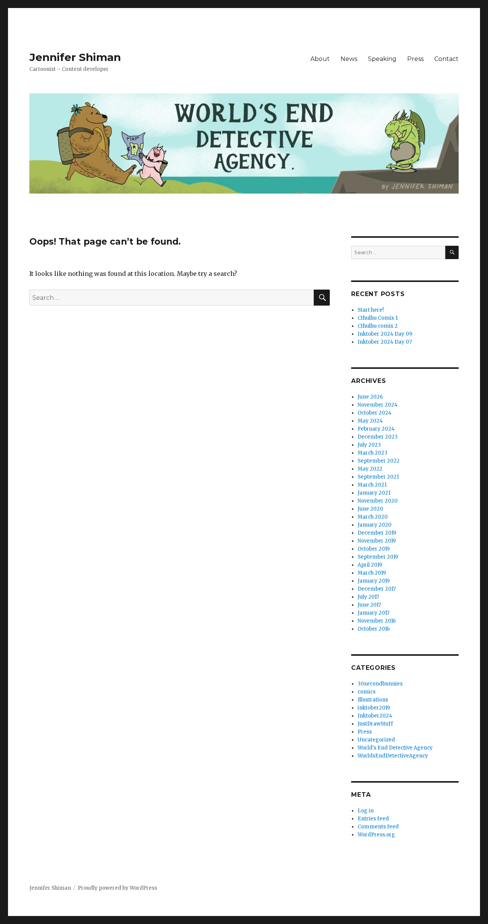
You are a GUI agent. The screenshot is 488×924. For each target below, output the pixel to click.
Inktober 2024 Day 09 (385, 334)
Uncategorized (376, 740)
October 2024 (375, 413)
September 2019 (378, 557)
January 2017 (373, 613)
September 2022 (379, 461)
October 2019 (374, 549)
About (320, 58)
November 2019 (377, 541)
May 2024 (370, 421)
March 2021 (372, 485)
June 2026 (370, 397)
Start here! (371, 310)
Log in (366, 810)
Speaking (382, 58)
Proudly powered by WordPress (117, 888)
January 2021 (374, 493)
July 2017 (368, 597)
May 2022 (370, 469)
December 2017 (377, 589)
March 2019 (372, 573)
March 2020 (373, 517)
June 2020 (370, 509)
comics (367, 692)
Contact (446, 58)
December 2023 (378, 437)
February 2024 (376, 429)
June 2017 (369, 605)
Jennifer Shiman (75, 57)
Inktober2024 (375, 716)
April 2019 (370, 565)
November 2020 (378, 501)
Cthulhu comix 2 (378, 326)
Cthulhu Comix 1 (378, 318)
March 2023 (372, 453)
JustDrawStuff (375, 724)
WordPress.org (376, 834)
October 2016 (374, 629)
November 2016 (377, 621)
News (348, 58)
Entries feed (373, 818)
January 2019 (374, 581)
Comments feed (378, 826)
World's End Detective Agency (395, 748)
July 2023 (369, 445)
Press (415, 58)
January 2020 (375, 525)
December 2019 (377, 533)
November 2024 (378, 405)
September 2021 (378, 477)
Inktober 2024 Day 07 (385, 342)
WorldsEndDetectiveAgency (393, 756)
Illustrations (373, 700)
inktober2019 (374, 708)
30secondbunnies (380, 684)
